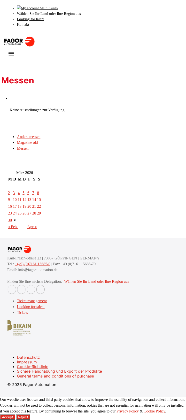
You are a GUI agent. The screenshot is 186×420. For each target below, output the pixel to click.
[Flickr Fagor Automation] (12, 289)
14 (34, 199)
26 (24, 213)
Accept (7, 417)
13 (29, 199)
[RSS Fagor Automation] (40, 289)
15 (39, 199)
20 (29, 206)
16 (10, 206)
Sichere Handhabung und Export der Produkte (59, 371)
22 (39, 206)
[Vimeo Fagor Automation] (31, 289)
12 (24, 199)
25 (20, 213)
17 (15, 206)
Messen (23, 148)
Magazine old (27, 142)
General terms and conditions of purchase (55, 376)
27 (29, 213)
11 (19, 199)
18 (20, 206)
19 (24, 206)
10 (15, 199)
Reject (23, 417)
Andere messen (28, 137)
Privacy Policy (127, 411)
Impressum (27, 362)
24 (15, 213)
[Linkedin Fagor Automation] (21, 289)
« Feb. (13, 227)
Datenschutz (28, 357)
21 (34, 206)
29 (39, 213)
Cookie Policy (154, 411)
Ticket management (32, 301)
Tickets (22, 312)
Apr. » (32, 227)
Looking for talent (30, 19)
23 (10, 213)
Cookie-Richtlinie (32, 366)
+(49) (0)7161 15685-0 (32, 264)
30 (10, 220)
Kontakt (23, 24)
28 (34, 213)
